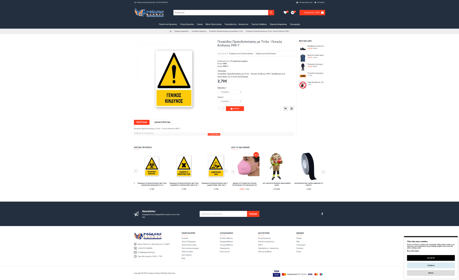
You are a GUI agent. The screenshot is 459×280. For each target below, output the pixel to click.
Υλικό (220, 97)
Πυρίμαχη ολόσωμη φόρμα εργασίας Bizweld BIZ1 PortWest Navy (316, 64)
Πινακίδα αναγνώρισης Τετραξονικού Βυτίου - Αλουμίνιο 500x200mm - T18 (316, 73)
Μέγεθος (221, 88)
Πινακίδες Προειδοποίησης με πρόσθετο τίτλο (226, 31)
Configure (431, 265)
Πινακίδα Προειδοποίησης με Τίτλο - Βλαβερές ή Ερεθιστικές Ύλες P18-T (180, 184)
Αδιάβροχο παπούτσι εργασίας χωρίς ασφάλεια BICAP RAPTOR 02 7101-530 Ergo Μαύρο (316, 46)
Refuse (431, 273)
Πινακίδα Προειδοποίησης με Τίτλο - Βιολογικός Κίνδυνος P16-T (148, 184)
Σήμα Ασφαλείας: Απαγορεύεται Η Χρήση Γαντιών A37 (316, 82)
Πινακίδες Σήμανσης (199, 31)
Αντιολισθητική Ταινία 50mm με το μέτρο (310, 184)
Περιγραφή (141, 122)
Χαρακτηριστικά (162, 122)
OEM (225, 64)
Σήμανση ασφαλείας (181, 31)
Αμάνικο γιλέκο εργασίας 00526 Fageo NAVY (316, 55)
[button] (135, 171)
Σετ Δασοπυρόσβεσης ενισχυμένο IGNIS (246, 184)
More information (413, 251)
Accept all (431, 258)
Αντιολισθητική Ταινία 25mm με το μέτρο (278, 184)
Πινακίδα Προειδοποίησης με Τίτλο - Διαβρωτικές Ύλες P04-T (212, 184)
